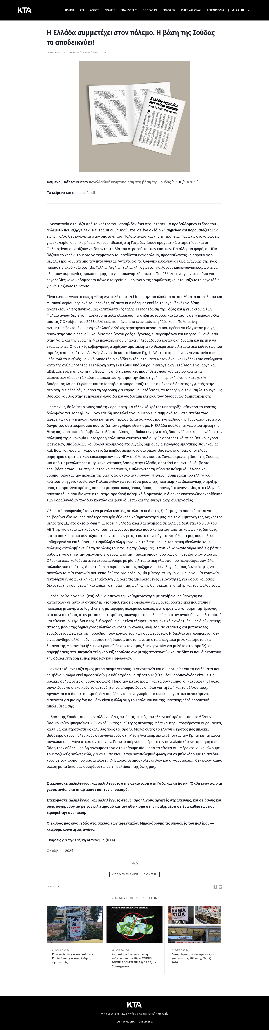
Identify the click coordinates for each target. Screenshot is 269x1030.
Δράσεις (110, 10)
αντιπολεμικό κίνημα (124, 874)
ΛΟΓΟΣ (94, 10)
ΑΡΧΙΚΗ (69, 10)
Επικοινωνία (215, 10)
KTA (81, 10)
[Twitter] (233, 10)
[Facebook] (228, 10)
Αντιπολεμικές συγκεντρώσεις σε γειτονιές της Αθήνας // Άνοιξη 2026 (193, 958)
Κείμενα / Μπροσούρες (94, 52)
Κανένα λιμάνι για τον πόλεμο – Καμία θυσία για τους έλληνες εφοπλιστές (73, 958)
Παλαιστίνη (151, 874)
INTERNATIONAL (191, 10)
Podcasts (150, 10)
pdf (92, 192)
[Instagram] (238, 10)
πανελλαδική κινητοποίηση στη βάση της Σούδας (130, 182)
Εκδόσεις (169, 10)
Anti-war (74, 52)
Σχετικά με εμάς (126, 1022)
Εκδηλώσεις (129, 10)
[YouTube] (242, 10)
